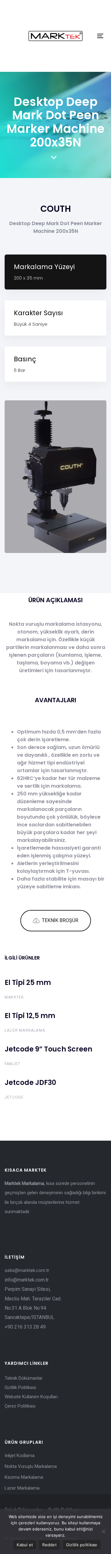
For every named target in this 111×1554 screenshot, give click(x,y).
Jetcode (14, 1097)
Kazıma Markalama (24, 1477)
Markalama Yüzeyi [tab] (44, 271)
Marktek (14, 997)
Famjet (12, 1064)
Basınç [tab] (25, 364)
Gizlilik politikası (81, 1544)
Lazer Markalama (25, 1030)
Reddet (49, 1544)
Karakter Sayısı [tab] (38, 317)
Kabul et (25, 1544)
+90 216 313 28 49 (25, 1327)
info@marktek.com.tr (27, 1280)
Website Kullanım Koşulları (31, 1396)
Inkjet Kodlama (20, 1455)
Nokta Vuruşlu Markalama (31, 1466)
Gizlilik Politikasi (20, 1387)
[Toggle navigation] (100, 35)
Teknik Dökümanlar (24, 1378)
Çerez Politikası (20, 1406)
